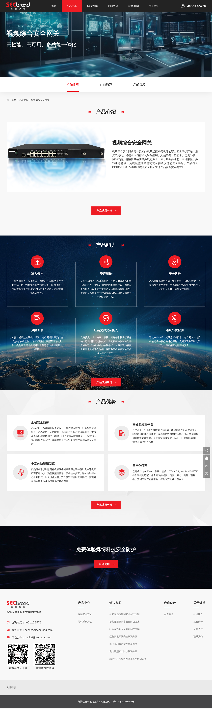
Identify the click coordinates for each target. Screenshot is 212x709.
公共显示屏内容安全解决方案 (124, 621)
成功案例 (133, 6)
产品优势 (139, 84)
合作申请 (168, 614)
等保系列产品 (85, 621)
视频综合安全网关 (40, 100)
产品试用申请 (104, 210)
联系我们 (198, 636)
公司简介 (198, 614)
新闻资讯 (113, 6)
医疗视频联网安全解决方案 (123, 644)
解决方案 (92, 6)
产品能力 (106, 84)
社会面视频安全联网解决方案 (124, 629)
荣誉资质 (198, 629)
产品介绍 (73, 84)
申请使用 (104, 564)
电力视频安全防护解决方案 (123, 651)
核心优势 (198, 621)
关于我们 (154, 6)
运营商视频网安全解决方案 (123, 636)
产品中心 (72, 6)
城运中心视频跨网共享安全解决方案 (128, 658)
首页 (54, 6)
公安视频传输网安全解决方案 (124, 614)
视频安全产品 (85, 614)
